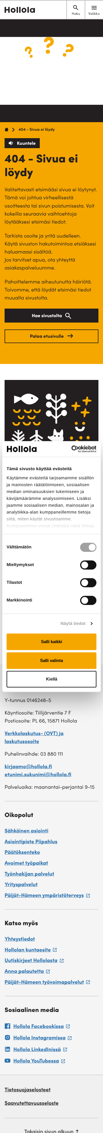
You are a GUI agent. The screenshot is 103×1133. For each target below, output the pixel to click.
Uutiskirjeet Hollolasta (34, 961)
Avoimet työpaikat (26, 863)
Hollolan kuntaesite (31, 951)
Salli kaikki (51, 641)
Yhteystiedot (20, 939)
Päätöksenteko (22, 853)
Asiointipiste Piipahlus (31, 842)
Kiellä (51, 679)
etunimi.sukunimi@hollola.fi (38, 775)
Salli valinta (51, 660)
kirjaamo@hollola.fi (28, 767)
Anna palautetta (27, 972)
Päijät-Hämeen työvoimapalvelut (47, 983)
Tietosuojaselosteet (28, 1090)
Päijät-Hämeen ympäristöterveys (47, 896)
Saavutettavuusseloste (32, 1103)
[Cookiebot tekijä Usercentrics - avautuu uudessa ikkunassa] (72, 449)
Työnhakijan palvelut (29, 874)
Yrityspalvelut (21, 885)
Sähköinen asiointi (26, 831)
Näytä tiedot (73, 623)
